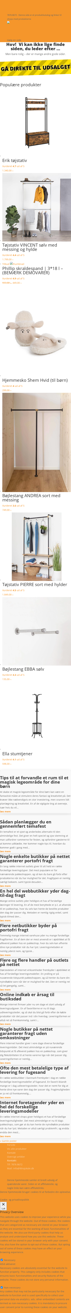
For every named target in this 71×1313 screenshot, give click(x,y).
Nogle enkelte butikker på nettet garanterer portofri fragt (35, 858)
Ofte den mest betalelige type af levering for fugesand (34, 1070)
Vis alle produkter (27, 31)
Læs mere (8, 1195)
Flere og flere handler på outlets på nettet (34, 962)
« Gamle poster (8, 1140)
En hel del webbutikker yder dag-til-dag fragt (35, 893)
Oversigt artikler (16, 1156)
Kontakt (16, 35)
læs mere (5, 811)
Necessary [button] (5, 1256)
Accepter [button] (48, 1195)
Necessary (9, 1260)
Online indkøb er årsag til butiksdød (27, 996)
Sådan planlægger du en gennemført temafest (25, 824)
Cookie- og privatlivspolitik (21, 1172)
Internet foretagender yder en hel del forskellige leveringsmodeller (32, 1106)
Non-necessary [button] (8, 1283)
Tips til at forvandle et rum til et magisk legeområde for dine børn (34, 782)
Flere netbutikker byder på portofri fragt (28, 928)
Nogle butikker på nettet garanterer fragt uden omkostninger (26, 1033)
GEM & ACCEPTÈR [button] (9, 1311)
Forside (15, 26)
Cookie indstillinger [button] (28, 1195)
